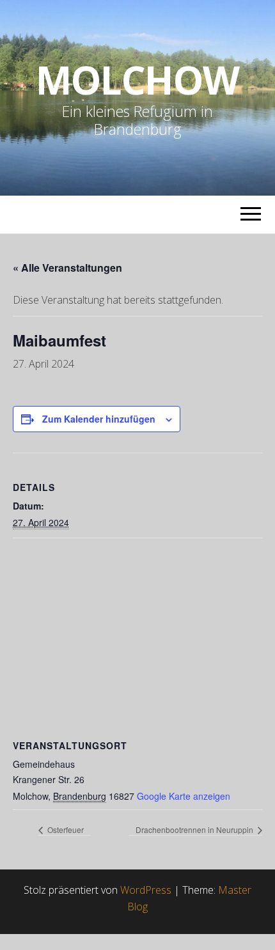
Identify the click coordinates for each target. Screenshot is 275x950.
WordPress (145, 890)
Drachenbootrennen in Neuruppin (195, 829)
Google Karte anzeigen (183, 796)
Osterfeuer (64, 829)
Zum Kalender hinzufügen (98, 418)
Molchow (137, 80)
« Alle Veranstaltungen (67, 267)
